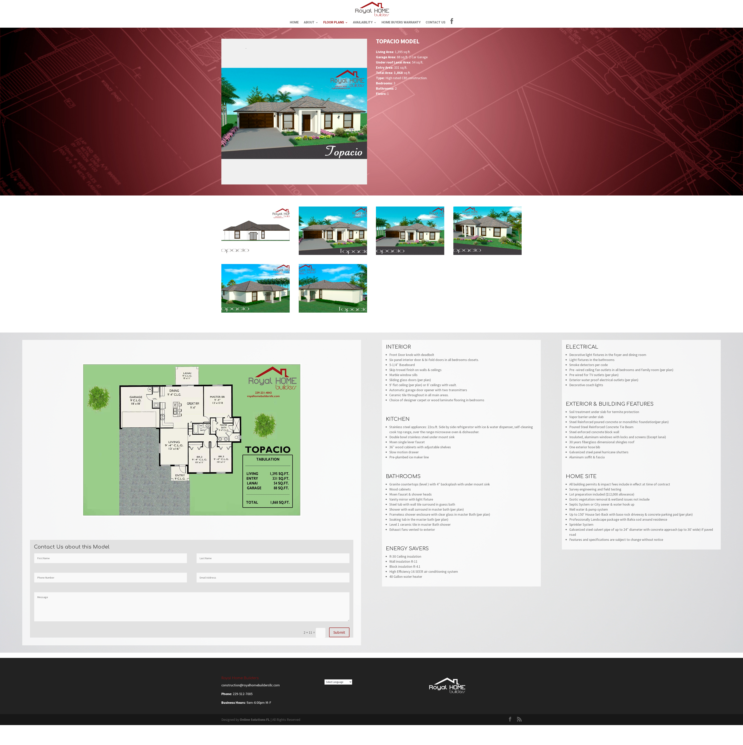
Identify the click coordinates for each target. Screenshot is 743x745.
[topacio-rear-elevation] (255, 312)
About (309, 22)
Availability (363, 22)
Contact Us (435, 22)
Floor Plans (333, 22)
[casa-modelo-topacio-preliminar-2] (255, 255)
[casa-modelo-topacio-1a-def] (333, 255)
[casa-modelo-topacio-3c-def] (487, 255)
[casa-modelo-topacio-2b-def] (410, 255)
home (294, 22)
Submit (339, 632)
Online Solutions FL (255, 719)
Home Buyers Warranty (401, 22)
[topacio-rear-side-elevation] (333, 312)
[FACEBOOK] (451, 23)
